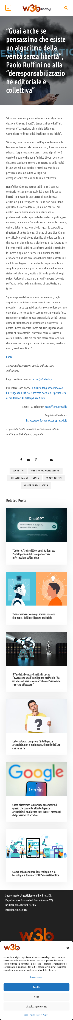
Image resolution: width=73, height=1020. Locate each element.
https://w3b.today (42, 379)
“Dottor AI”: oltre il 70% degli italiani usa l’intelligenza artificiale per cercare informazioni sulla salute (33, 554)
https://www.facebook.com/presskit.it (46, 420)
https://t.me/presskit (56, 406)
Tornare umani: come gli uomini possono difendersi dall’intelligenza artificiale (33, 616)
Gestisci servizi (36, 977)
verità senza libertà (36, 485)
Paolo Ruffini (54, 478)
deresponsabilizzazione (45, 471)
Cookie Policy (29, 1015)
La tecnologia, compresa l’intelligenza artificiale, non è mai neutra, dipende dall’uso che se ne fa (36, 745)
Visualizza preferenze (36, 1006)
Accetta (36, 987)
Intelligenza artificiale (24, 478)
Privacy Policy (41, 1015)
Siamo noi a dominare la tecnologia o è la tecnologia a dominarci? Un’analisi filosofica (35, 873)
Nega (36, 996)
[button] (67, 948)
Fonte (9, 356)
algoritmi (18, 471)
